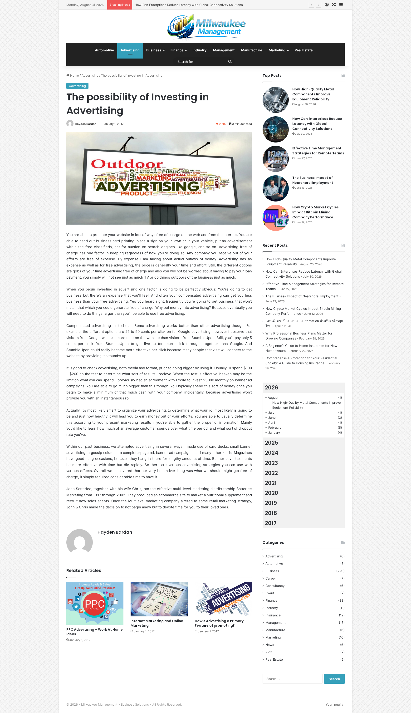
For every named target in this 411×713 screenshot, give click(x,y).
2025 (271, 443)
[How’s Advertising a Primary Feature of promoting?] (223, 599)
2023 (271, 463)
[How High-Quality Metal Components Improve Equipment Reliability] (276, 100)
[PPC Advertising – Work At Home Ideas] (94, 603)
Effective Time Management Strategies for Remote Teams (318, 151)
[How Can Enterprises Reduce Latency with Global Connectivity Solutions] (276, 129)
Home (74, 75)
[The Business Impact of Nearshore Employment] (276, 188)
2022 (271, 473)
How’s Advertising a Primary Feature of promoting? (219, 623)
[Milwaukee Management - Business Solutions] (205, 26)
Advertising (130, 50)
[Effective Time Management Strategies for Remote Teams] (276, 159)
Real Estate (304, 50)
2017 (271, 523)
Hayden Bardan (85, 124)
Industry (199, 50)
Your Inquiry (334, 704)
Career (270, 578)
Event (269, 593)
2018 (271, 513)
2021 (271, 483)
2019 (271, 503)
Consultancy (275, 586)
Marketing (277, 50)
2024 (271, 453)
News (269, 645)
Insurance (273, 615)
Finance (177, 50)
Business (153, 50)
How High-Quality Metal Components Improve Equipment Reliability (313, 94)
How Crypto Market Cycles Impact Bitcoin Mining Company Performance (315, 212)
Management (224, 50)
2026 (271, 387)
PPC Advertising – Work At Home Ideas (94, 631)
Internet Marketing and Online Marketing (157, 623)
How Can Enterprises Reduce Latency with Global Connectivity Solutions (317, 123)
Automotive (104, 50)
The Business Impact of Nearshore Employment (312, 180)
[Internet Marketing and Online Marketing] (159, 599)
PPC (268, 652)
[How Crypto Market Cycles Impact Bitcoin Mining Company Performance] (276, 218)
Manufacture (251, 50)
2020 (271, 493)
